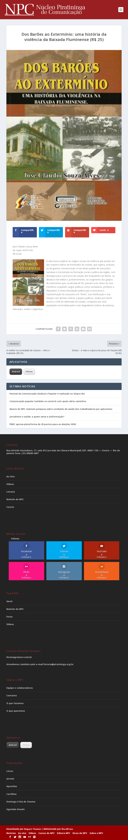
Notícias (11, 833)
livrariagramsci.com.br (19, 657)
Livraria (10, 491)
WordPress (67, 829)
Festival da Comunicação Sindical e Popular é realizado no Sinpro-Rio (47, 393)
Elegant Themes (32, 829)
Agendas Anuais (15, 809)
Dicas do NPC (80, 833)
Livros (9, 771)
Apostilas (11, 786)
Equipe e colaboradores (19, 687)
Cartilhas (11, 794)
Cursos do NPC (46, 833)
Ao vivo (22, 833)
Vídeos (10, 484)
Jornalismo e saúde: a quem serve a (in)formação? (37, 416)
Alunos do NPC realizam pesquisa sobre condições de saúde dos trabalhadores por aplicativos (61, 409)
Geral (9, 601)
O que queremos (15, 710)
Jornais (10, 778)
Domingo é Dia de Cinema (20, 801)
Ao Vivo (10, 476)
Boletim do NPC (15, 499)
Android (16, 371)
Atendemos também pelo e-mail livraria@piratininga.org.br (40, 664)
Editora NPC (63, 833)
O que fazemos (15, 703)
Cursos (10, 506)
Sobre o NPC (96, 833)
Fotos (9, 616)
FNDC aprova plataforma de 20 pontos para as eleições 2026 (43, 424)
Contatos (11, 695)
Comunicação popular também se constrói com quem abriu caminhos (48, 401)
